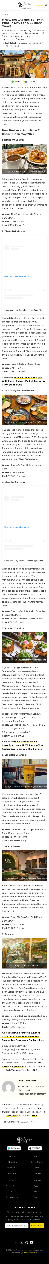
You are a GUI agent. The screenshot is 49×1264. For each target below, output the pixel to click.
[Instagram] (26, 1242)
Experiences (12, 1167)
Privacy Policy (12, 1186)
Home (5, 15)
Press (36, 1191)
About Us (12, 1162)
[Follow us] (31, 82)
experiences (18, 1066)
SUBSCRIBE (37, 1225)
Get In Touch (37, 1162)
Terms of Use (12, 1197)
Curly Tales (11, 1070)
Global (39, 5)
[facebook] (3, 46)
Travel (36, 1167)
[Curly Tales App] (14, 1148)
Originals (37, 1180)
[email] (18, 46)
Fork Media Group (30, 1253)
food (39, 1063)
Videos (12, 1180)
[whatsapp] (11, 46)
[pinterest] (15, 46)
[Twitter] (21, 1242)
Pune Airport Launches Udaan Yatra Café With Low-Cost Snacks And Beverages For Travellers (23, 1036)
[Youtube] (31, 1242)
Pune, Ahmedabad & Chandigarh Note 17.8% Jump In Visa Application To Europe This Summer (22, 745)
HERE (34, 1070)
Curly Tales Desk (12, 43)
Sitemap (37, 1173)
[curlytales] (24, 1143)
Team (36, 1186)
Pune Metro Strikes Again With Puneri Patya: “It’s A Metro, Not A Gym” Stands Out (23, 381)
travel (5, 1066)
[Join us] (16, 82)
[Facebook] (16, 1242)
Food (36, 1156)
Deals (12, 1191)
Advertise (12, 1173)
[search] (46, 5)
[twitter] (7, 46)
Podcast (37, 1197)
